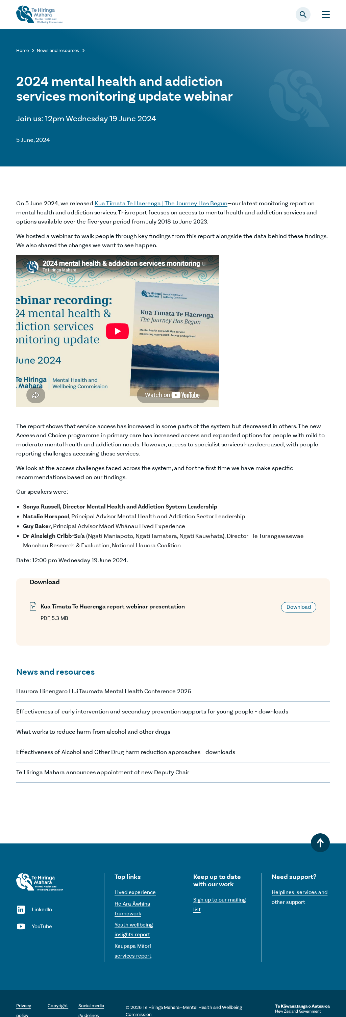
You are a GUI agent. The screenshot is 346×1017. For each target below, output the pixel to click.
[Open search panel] (303, 14)
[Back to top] (320, 842)
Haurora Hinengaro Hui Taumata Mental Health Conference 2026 (103, 691)
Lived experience (135, 892)
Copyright (58, 1006)
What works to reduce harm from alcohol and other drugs (93, 731)
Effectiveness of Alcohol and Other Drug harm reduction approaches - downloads (125, 752)
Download (299, 607)
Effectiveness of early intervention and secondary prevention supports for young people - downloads (152, 711)
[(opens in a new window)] (302, 1009)
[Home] (39, 882)
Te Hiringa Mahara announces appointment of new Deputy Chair (102, 772)
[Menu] (326, 14)
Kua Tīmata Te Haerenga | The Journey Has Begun (161, 203)
